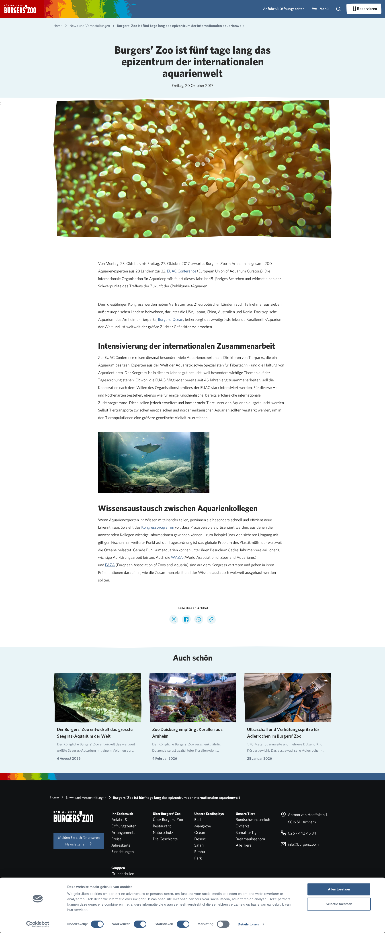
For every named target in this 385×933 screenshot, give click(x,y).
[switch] (140, 924)
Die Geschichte (165, 838)
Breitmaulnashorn (250, 838)
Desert (200, 838)
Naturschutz (163, 832)
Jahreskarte (121, 845)
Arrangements (123, 832)
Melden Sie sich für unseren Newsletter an (79, 841)
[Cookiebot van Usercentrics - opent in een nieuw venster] (37, 924)
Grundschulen (122, 873)
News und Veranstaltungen (85, 797)
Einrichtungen (122, 851)
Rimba (199, 851)
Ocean (199, 832)
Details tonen (248, 924)
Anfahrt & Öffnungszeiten (284, 8)
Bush (198, 819)
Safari (199, 845)
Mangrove (202, 826)
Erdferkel (243, 826)
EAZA (110, 564)
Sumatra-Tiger (248, 832)
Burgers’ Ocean (170, 319)
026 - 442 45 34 (301, 833)
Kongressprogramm (157, 527)
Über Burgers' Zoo (168, 819)
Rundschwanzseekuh (253, 819)
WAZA (177, 557)
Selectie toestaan (339, 904)
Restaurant (162, 826)
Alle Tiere (244, 845)
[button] (320, 9)
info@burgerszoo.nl (303, 844)
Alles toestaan (339, 889)
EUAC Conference (181, 271)
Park (198, 858)
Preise (116, 838)
